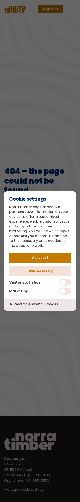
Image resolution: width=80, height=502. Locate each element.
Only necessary (40, 271)
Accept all (40, 258)
